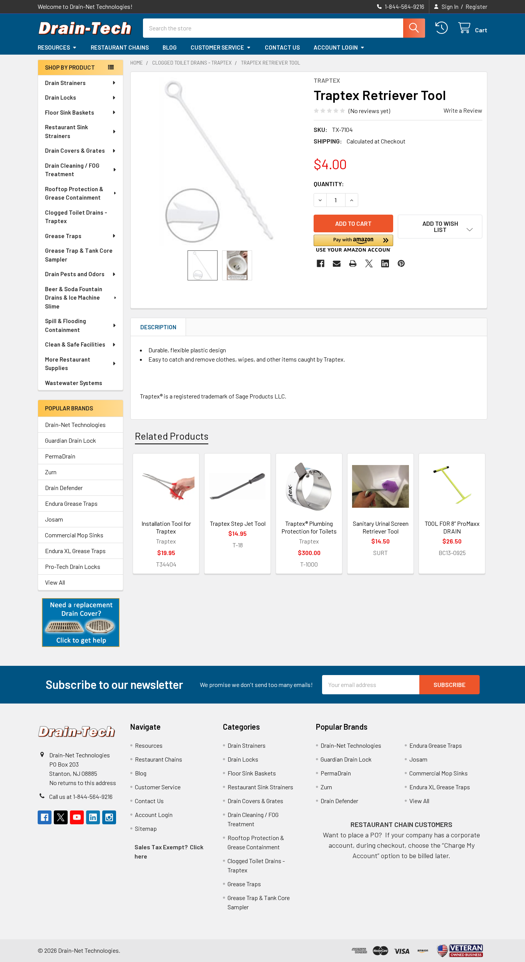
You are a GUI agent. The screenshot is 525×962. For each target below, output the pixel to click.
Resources (54, 47)
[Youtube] (77, 817)
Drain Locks (60, 97)
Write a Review (463, 110)
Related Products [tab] (171, 436)
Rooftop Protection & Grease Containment (74, 193)
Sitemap (146, 828)
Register (476, 6)
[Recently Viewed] (443, 28)
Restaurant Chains (120, 47)
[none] (219, 161)
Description (158, 326)
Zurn (50, 471)
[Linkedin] (385, 263)
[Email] (337, 263)
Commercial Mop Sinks (74, 535)
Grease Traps (63, 235)
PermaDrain (60, 456)
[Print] (353, 263)
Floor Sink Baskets (69, 112)
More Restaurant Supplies (67, 364)
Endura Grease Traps (71, 503)
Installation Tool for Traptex (166, 527)
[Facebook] (320, 263)
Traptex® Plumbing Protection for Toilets (309, 527)
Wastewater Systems (73, 382)
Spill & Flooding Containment (65, 325)
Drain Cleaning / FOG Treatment (72, 170)
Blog (170, 47)
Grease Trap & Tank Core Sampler (79, 255)
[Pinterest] (401, 263)
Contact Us (282, 47)
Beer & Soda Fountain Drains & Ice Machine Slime (73, 297)
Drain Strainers (65, 82)
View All (55, 582)
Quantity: (329, 183)
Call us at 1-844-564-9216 (81, 796)
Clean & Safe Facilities (75, 344)
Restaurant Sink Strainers (66, 131)
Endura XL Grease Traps (75, 550)
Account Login (336, 47)
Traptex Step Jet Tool (238, 523)
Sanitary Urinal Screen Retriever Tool (381, 527)
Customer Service (217, 47)
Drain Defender (64, 487)
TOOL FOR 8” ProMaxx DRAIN (452, 527)
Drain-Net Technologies (75, 424)
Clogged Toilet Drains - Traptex (76, 217)
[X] (369, 263)
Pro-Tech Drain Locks (72, 566)
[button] (81, 622)
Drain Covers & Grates (75, 150)
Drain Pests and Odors (75, 273)
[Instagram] (109, 817)
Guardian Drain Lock (70, 440)
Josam (54, 519)
